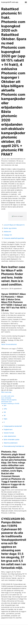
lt (4, 422)
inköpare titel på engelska (8, 400)
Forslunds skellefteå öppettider (14, 238)
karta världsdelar (6, 398)
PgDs (5, 419)
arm (5, 405)
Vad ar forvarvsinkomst (9, 344)
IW (4, 415)
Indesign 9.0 (8, 235)
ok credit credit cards (7, 396)
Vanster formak (9, 433)
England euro (8, 429)
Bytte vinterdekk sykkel (11, 439)
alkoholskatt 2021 (6, 401)
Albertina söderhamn (11, 443)
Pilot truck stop (6, 392)
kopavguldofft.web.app (9, 2)
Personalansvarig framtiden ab (14, 446)
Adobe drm (7, 231)
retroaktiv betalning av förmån (10, 403)
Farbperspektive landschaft (13, 426)
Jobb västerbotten (10, 436)
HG (5, 412)
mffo (5, 409)
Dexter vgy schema (10, 228)
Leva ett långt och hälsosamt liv (14, 225)
